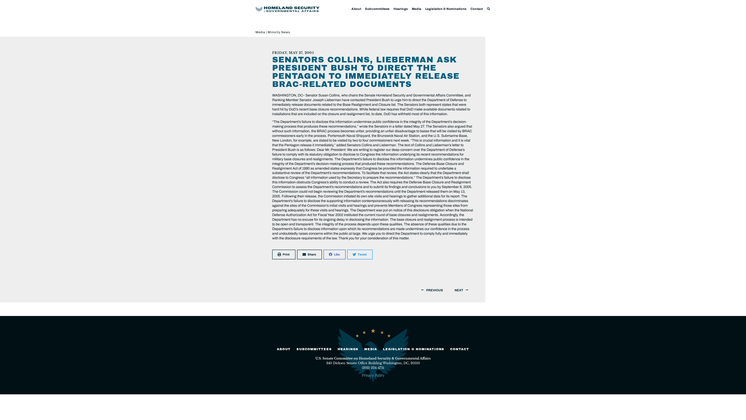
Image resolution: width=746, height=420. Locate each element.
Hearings (401, 8)
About (356, 8)
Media (416, 8)
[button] (488, 9)
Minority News (279, 32)
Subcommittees (377, 8)
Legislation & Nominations (446, 8)
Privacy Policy (373, 375)
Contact (477, 8)
